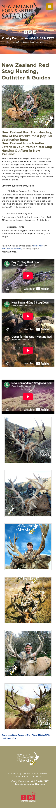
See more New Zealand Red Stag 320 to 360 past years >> (26, 737)
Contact (38, 776)
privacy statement (35, 773)
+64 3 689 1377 (41, 38)
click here (38, 245)
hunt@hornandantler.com (28, 42)
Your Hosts (20, 776)
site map (12, 773)
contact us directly (12, 248)
